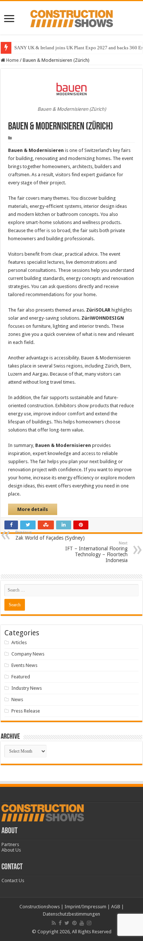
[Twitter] (67, 923)
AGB (115, 906)
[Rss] (53, 923)
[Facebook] (60, 923)
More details (32, 509)
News (17, 699)
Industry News (26, 688)
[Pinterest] (74, 923)
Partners (10, 844)
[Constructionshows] (71, 17)
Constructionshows (39, 906)
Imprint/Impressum (85, 906)
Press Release (25, 711)
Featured (20, 676)
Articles (19, 642)
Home (12, 60)
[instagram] (89, 923)
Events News (24, 665)
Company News (27, 654)
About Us (11, 850)
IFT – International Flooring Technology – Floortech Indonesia (96, 552)
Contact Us (12, 880)
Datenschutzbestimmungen (71, 914)
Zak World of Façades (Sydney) (50, 535)
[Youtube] (82, 923)
